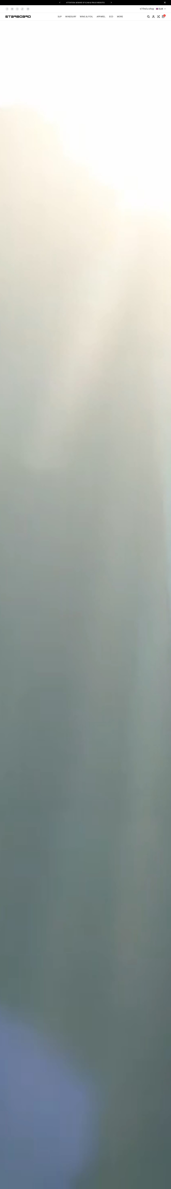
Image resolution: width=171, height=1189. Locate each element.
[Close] (164, 2)
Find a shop (148, 8)
